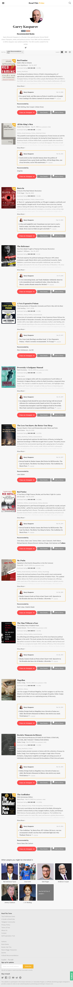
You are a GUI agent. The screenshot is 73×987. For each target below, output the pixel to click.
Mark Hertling (21, 107)
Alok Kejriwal (53, 543)
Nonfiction (25, 71)
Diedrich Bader (30, 607)
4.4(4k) (38, 685)
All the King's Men (25, 124)
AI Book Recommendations (9, 955)
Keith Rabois (57, 541)
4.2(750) (38, 433)
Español (3, 960)
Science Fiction (39, 199)
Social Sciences (26, 133)
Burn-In (20, 188)
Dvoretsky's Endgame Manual (30, 367)
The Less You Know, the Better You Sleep (34, 425)
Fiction (33, 133)
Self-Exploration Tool (8, 936)
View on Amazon (26, 112)
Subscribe (28, 966)
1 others (62, 543)
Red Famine (22, 60)
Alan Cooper (30, 107)
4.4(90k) (38, 499)
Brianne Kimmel (33, 543)
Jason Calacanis (47, 541)
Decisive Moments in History (29, 735)
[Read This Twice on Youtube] (13, 977)
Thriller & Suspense (37, 805)
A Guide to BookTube (8, 919)
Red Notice (22, 492)
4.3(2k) (38, 311)
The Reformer (23, 246)
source (59, 98)
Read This (36, 3)
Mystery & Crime (26, 805)
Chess (18, 376)
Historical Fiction (41, 133)
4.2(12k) (38, 745)
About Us (4, 930)
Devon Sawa (21, 843)
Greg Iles (20, 171)
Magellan (21, 680)
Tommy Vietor (36, 541)
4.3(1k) (38, 568)
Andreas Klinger (43, 543)
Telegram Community (8, 922)
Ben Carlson (29, 843)
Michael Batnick (22, 543)
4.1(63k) (38, 129)
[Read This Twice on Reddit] (17, 977)
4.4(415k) (39, 802)
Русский (10, 960)
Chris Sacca (20, 541)
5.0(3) (38, 254)
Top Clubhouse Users (8, 916)
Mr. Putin (21, 560)
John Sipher (21, 474)
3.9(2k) (38, 196)
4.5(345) (38, 373)
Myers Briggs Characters (9, 950)
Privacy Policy (5, 925)
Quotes (3, 952)
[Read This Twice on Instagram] (10, 977)
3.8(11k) (38, 631)
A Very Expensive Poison (27, 303)
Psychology (46, 571)
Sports (23, 376)
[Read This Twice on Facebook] (6, 977)
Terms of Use (5, 927)
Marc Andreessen (22, 350)
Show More (20, 86)
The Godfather (23, 794)
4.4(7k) (38, 68)
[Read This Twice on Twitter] (2, 977)
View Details (44, 112)
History (19, 71)
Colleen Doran (39, 107)
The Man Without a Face (27, 623)
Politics (19, 133)
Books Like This (6, 947)
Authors (3, 941)
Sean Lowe (28, 541)
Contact (3, 933)
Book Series (5, 944)
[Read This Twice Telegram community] (20, 977)
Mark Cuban (21, 607)
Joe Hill (31, 350)
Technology (20, 199)
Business (45, 503)
